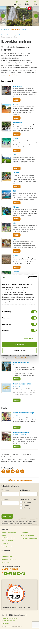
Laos (14, 155)
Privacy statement (8, 620)
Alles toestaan (19, 344)
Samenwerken (7, 556)
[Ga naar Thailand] (6, 143)
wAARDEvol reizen (8, 538)
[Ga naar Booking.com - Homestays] (6, 436)
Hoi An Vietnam (17, 86)
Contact (4, 554)
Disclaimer (5, 623)
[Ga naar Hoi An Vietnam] (6, 90)
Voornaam (5, 490)
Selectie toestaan (20, 350)
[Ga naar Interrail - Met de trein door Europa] (6, 417)
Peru (14, 239)
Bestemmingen (15, 29)
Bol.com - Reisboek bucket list (22, 384)
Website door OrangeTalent (12, 626)
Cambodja (16, 173)
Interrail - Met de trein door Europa (23, 413)
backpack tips (11, 75)
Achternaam (25, 490)
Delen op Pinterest (29, 8)
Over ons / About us (9, 559)
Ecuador (15, 255)
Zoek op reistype (27, 535)
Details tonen (28, 338)
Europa (26, 505)
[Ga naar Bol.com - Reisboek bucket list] (6, 388)
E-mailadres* (6, 499)
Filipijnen (16, 207)
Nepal (14, 191)
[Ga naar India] (6, 227)
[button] (3, 16)
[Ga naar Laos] (6, 159)
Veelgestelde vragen (9, 618)
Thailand (15, 138)
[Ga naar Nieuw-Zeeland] (6, 126)
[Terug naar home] (4, 3)
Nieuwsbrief (6, 562)
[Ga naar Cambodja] (6, 177)
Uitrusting (24, 532)
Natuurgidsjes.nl (7, 540)
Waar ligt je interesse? (28, 499)
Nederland (27, 502)
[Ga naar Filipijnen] (6, 211)
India (14, 223)
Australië (15, 104)
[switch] (34, 318)
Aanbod (24, 29)
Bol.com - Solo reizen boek (21, 362)
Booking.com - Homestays (21, 432)
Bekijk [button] (17, 100)
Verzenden (7, 516)
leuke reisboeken (21, 358)
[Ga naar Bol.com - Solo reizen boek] (6, 366)
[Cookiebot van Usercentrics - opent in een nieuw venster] (28, 277)
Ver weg (27, 508)
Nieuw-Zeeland (17, 122)
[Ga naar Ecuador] (6, 259)
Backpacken (5, 29)
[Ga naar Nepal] (6, 195)
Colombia (16, 271)
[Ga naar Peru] (6, 243)
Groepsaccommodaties (29, 538)
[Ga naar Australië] (6, 108)
